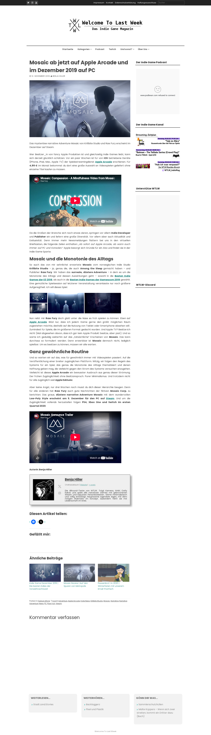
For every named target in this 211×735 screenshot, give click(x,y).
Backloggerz (93, 704)
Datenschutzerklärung (125, 2)
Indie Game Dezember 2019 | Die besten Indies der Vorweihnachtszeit (43, 586)
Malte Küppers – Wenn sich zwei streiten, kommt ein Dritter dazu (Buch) (156, 713)
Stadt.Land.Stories (43, 704)
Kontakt (109, 2)
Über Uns (142, 49)
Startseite (67, 49)
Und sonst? (126, 49)
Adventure (62, 601)
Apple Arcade (103, 161)
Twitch (112, 49)
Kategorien (84, 49)
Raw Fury (51, 603)
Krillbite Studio (97, 601)
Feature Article (44, 601)
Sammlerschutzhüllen (151, 704)
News (41, 603)
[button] (38, 298)
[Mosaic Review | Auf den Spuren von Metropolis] (79, 573)
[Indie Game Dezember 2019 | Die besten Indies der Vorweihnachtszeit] (45, 573)
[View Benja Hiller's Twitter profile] (59, 486)
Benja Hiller (59, 76)
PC (45, 603)
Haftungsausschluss (147, 2)
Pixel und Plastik (95, 709)
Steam (110, 398)
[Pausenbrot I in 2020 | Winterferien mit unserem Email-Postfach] (113, 573)
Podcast (99, 49)
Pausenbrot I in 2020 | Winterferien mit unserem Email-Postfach (111, 586)
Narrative (115, 601)
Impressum (99, 2)
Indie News (85, 601)
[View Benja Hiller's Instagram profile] (59, 493)
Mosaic (106, 601)
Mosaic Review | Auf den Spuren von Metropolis (76, 584)
